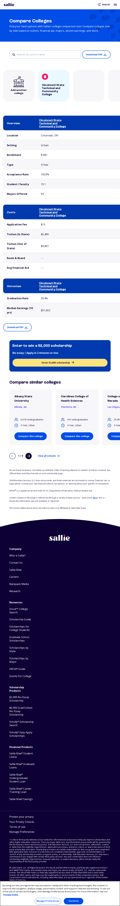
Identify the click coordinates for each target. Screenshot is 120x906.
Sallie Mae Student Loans (21, 755)
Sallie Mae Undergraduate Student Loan (18, 778)
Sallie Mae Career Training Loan (20, 790)
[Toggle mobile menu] (115, 4)
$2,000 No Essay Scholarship (19, 699)
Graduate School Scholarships (19, 639)
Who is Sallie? (17, 555)
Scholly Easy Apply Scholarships (20, 734)
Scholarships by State (18, 649)
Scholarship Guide (20, 619)
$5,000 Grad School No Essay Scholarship (20, 711)
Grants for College (20, 676)
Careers (14, 577)
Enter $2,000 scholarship (56, 362)
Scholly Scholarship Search (21, 723)
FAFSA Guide (17, 669)
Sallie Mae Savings (21, 799)
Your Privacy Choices (21, 822)
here (95, 497)
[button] (22, 832)
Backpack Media (19, 584)
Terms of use (17, 827)
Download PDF (94, 54)
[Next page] (28, 456)
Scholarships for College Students (19, 628)
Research (14, 591)
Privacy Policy (10, 895)
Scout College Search (18, 610)
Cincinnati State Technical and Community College (52, 123)
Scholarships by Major (18, 660)
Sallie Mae (15, 570)
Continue (74, 901)
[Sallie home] (9, 4)
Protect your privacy (21, 816)
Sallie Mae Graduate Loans (22, 765)
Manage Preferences (47, 901)
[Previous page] (12, 456)
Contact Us (15, 562)
